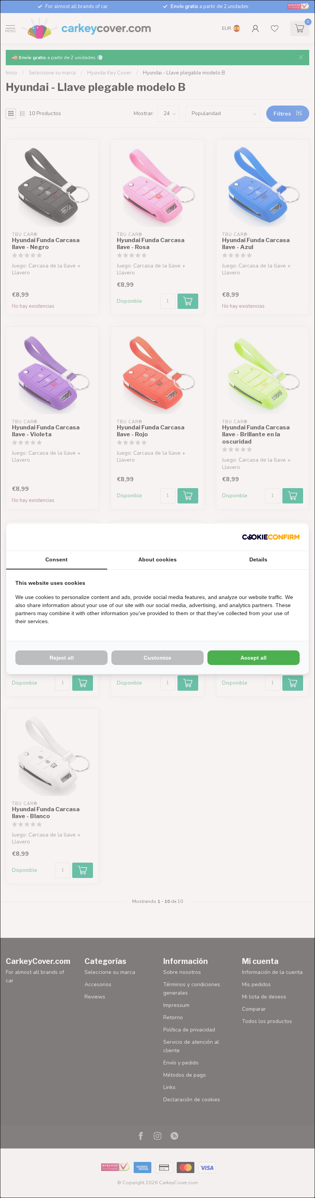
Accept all (253, 658)
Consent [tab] (56, 559)
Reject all (62, 658)
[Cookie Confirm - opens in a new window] (271, 537)
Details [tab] (258, 559)
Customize (157, 658)
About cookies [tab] (157, 559)
